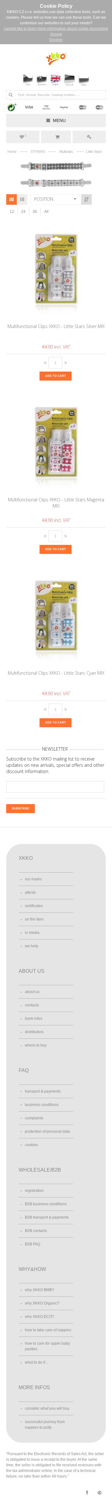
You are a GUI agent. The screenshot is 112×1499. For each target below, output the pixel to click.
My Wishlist (25, 136)
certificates (34, 906)
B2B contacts (36, 1231)
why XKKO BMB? (39, 1290)
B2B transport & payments (47, 1217)
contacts (32, 1005)
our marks (33, 879)
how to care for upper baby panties (47, 1346)
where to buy (36, 1045)
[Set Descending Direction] (86, 199)
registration (34, 1190)
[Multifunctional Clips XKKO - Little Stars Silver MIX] (56, 271)
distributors (34, 1032)
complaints (34, 1118)
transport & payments (43, 1091)
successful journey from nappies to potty (45, 1425)
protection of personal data (47, 1131)
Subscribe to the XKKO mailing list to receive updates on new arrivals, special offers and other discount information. (55, 765)
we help (31, 946)
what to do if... (36, 1362)
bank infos (33, 1018)
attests (30, 892)
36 (35, 211)
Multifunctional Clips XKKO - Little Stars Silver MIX (56, 326)
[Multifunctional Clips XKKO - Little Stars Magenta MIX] (56, 444)
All (46, 211)
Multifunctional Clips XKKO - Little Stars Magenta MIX (56, 503)
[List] (22, 199)
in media (32, 932)
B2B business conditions (46, 1204)
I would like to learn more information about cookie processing (56, 28)
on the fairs (34, 919)
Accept (56, 34)
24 (23, 211)
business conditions (41, 1105)
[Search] (10, 94)
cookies (31, 1145)
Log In (89, 137)
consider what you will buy (47, 1408)
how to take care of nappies (48, 1330)
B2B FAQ (32, 1244)
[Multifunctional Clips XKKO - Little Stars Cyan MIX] (56, 617)
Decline (56, 40)
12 (12, 211)
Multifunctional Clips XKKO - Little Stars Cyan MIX (56, 673)
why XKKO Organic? (42, 1303)
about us (32, 992)
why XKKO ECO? (39, 1316)
